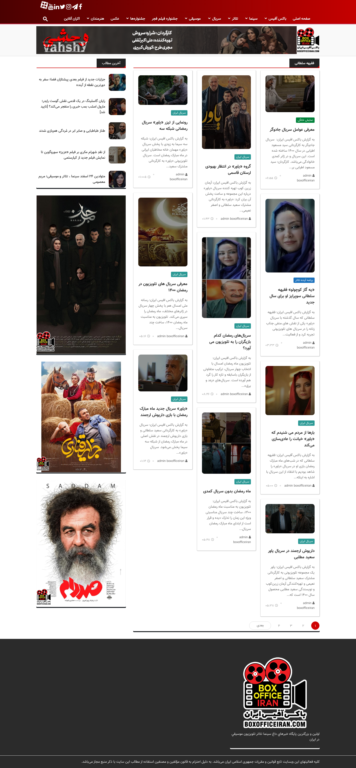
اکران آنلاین (72, 19)
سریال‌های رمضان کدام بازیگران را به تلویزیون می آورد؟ (230, 342)
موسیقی (195, 19)
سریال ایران (306, 423)
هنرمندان (97, 19)
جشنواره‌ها (137, 19)
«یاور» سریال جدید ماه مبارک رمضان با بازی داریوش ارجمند (163, 412)
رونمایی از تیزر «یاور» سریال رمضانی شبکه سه (164, 125)
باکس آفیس (277, 19)
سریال (216, 19)
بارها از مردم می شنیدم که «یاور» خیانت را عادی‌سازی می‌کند (293, 439)
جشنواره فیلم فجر (165, 19)
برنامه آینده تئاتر (304, 280)
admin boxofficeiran (306, 178)
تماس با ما (312, 745)
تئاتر (235, 19)
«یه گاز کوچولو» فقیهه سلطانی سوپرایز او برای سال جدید (292, 296)
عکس (115, 19)
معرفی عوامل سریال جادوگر (292, 130)
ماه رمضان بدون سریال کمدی (227, 491)
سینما (253, 19)
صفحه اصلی (301, 19)
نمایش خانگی (305, 120)
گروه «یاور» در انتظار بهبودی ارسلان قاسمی (228, 169)
